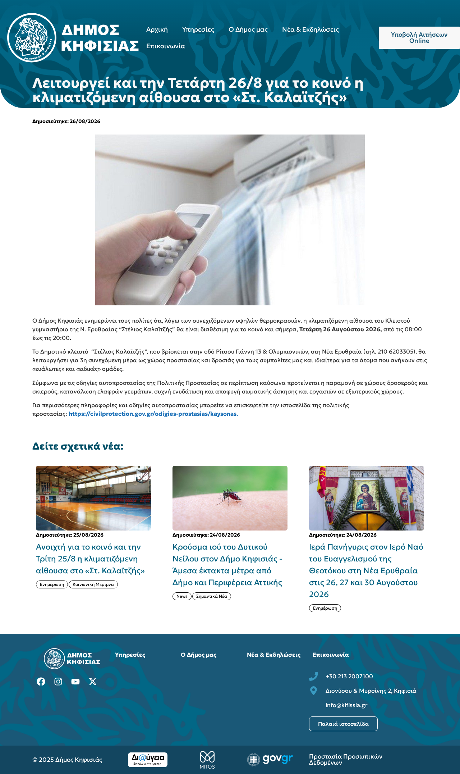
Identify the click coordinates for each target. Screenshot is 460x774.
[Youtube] (75, 681)
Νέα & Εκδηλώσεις (310, 29)
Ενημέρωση (52, 584)
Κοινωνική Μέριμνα (93, 584)
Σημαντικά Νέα (211, 596)
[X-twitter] (92, 681)
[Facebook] (41, 681)
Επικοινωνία (165, 46)
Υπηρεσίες (198, 29)
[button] (432, 539)
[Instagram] (58, 681)
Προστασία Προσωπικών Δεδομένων (345, 759)
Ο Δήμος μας (248, 29)
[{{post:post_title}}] (93, 498)
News (182, 596)
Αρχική (157, 29)
